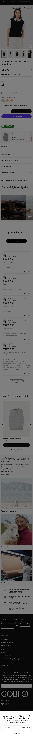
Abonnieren (26, 727)
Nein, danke (16, 733)
